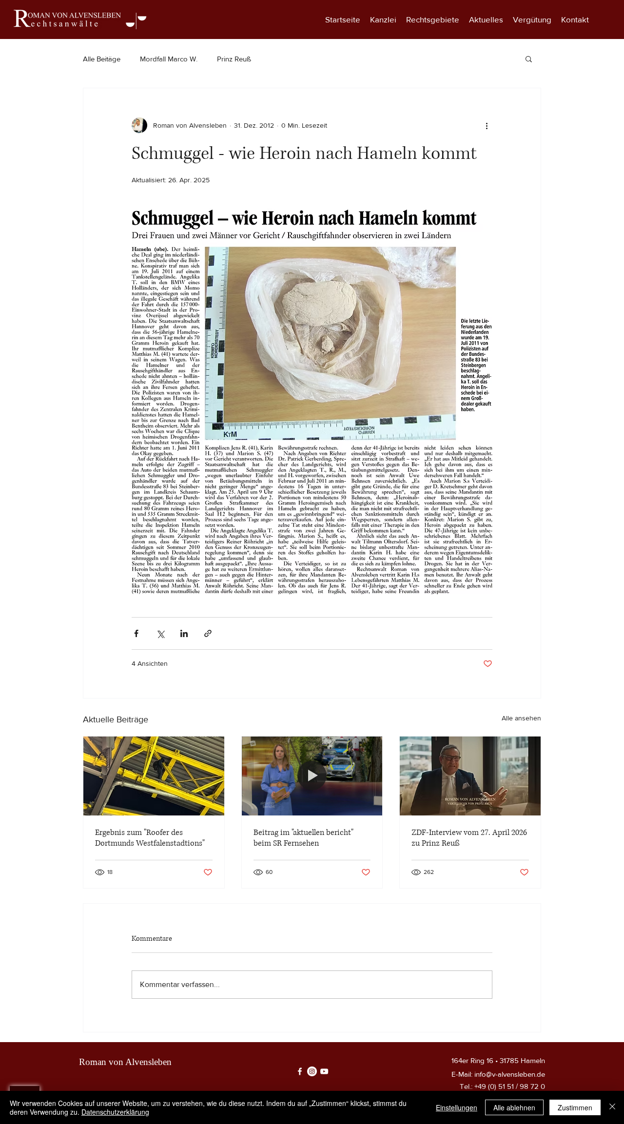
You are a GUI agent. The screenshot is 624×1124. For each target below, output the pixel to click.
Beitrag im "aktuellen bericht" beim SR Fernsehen (303, 838)
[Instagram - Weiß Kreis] (312, 1071)
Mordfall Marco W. (168, 59)
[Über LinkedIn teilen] (184, 633)
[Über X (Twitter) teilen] (160, 633)
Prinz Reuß (234, 59)
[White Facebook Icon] (300, 1071)
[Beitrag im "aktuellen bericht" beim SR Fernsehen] (312, 775)
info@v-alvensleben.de (509, 1074)
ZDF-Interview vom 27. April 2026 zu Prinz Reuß (469, 838)
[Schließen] (612, 1107)
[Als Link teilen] (208, 633)
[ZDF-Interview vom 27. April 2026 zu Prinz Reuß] (470, 775)
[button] (432, 19)
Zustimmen (575, 1107)
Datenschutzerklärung (115, 1112)
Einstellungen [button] (456, 1107)
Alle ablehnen (514, 1107)
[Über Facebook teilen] (136, 633)
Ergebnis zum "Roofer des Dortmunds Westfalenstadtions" (150, 838)
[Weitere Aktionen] (486, 125)
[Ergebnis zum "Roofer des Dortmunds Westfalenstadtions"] (153, 775)
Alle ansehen (521, 718)
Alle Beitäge (101, 59)
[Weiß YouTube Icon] (324, 1071)
